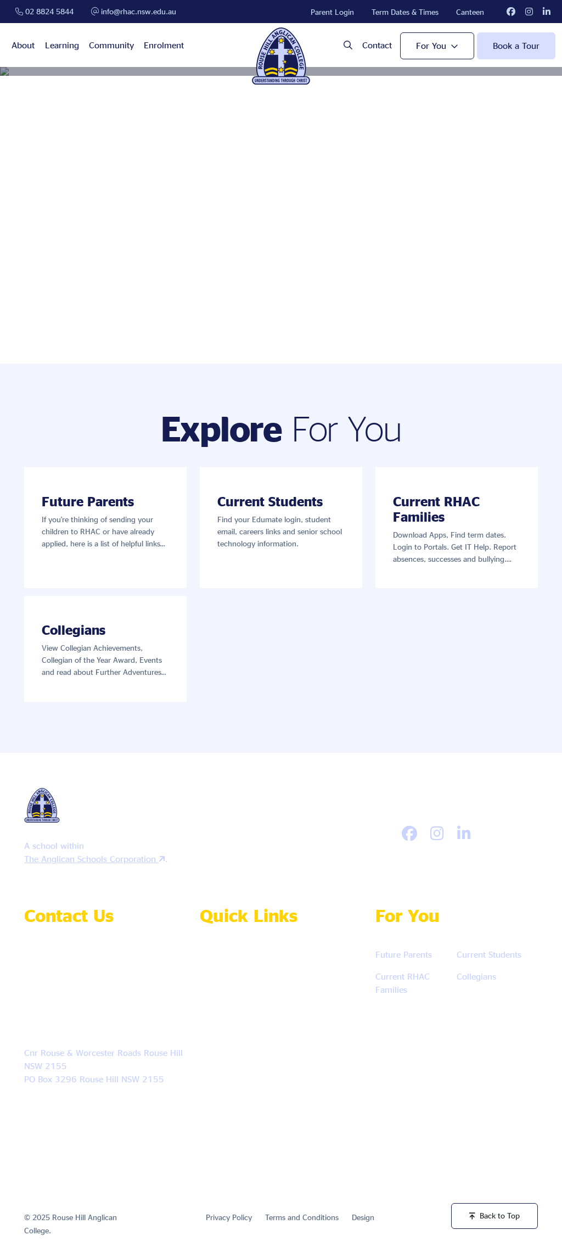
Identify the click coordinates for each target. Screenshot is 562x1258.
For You (431, 46)
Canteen (470, 12)
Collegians (476, 976)
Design (363, 1217)
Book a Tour (516, 46)
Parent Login (332, 12)
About (23, 45)
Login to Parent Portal (250, 1120)
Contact (377, 45)
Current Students (489, 954)
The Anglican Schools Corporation (91, 859)
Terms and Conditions (302, 1217)
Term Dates (325, 1024)
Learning (62, 45)
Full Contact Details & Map (82, 1110)
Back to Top (500, 1215)
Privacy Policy (229, 1217)
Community (111, 45)
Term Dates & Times (405, 12)
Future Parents (403, 954)
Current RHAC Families (402, 982)
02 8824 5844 (48, 11)
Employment (308, 959)
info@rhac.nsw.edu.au (137, 11)
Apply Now (232, 959)
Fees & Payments (247, 1088)
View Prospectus (241, 1024)
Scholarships (234, 1056)
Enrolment (164, 45)
